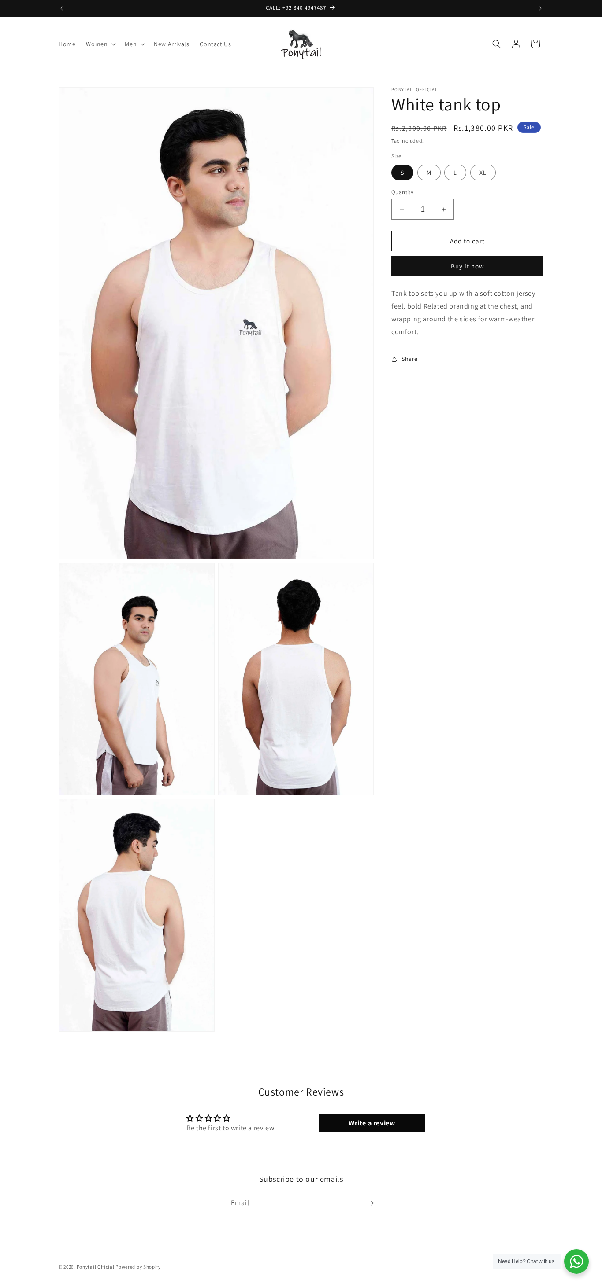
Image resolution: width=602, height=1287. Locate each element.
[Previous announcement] (61, 8)
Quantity (402, 192)
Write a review (372, 1123)
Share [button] (409, 359)
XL (483, 173)
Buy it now (467, 266)
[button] (100, 44)
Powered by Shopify (138, 1267)
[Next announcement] (540, 8)
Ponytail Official (96, 1267)
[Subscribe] (370, 1203)
